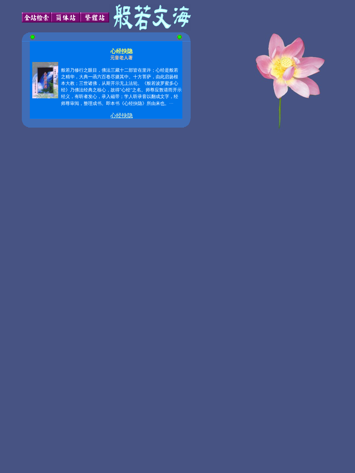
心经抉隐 (122, 115)
